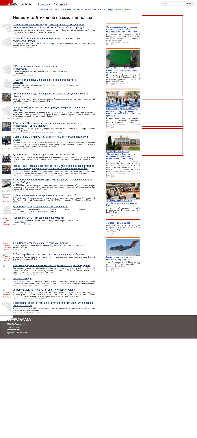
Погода (78, 9)
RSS (28, 333)
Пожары (108, 9)
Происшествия (93, 9)
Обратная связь (13, 327)
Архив (53, 9)
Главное (43, 9)
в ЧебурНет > (123, 9)
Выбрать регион (13, 329)
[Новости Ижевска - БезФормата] (16, 3)
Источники (66, 9)
